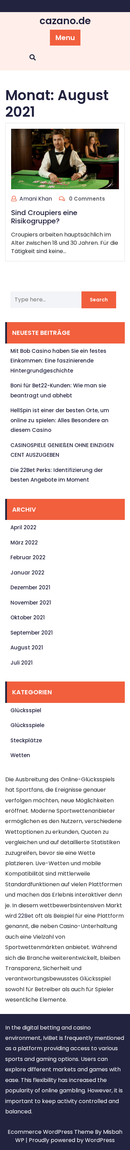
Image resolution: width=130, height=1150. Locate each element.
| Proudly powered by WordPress (70, 1140)
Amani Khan (35, 199)
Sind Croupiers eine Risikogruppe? (44, 217)
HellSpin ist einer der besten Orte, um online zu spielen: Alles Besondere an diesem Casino (59, 420)
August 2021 (26, 647)
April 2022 (23, 527)
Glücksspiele (27, 725)
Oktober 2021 (27, 617)
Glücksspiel (25, 710)
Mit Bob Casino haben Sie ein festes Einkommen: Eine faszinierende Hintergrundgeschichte (58, 360)
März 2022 (24, 542)
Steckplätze (26, 740)
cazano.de (65, 21)
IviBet (50, 1038)
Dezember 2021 (30, 587)
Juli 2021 (21, 662)
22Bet (26, 916)
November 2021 (30, 602)
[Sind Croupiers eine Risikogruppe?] (65, 159)
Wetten (20, 755)
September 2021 (31, 632)
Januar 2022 (27, 572)
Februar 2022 (27, 557)
